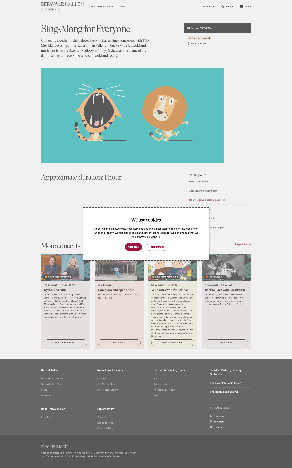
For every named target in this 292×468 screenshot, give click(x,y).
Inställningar (157, 246)
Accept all (133, 246)
